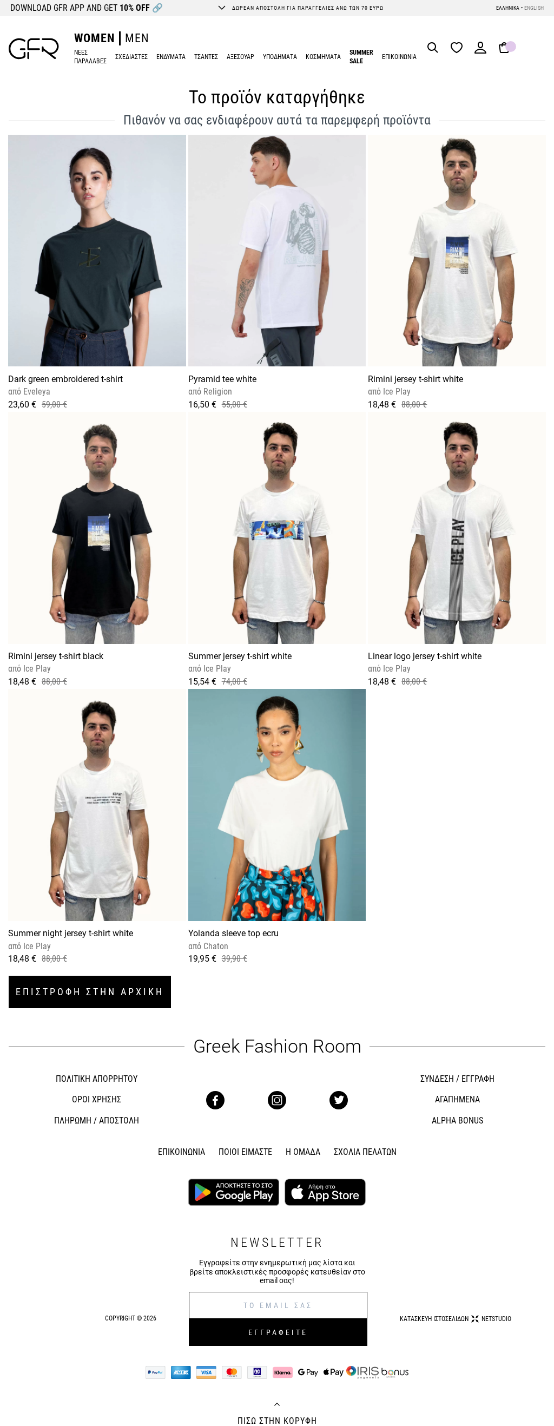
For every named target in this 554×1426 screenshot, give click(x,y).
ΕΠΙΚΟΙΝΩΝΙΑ (399, 57)
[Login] (480, 51)
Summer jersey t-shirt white (240, 656)
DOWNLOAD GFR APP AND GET (86, 8)
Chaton (214, 946)
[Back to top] (277, 1405)
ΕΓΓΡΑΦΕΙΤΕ (278, 1332)
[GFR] (34, 49)
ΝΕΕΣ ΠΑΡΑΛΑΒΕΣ (90, 57)
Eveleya (35, 391)
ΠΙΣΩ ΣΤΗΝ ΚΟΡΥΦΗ (277, 1421)
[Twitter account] (338, 1100)
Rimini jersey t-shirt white (415, 379)
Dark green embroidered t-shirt (65, 379)
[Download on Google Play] (233, 1193)
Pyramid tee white (222, 379)
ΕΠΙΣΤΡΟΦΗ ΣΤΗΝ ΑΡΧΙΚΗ (90, 991)
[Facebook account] (215, 1100)
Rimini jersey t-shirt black (55, 656)
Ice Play (396, 391)
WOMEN (94, 38)
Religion (216, 391)
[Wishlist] (459, 48)
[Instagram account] (277, 1100)
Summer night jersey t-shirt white (70, 933)
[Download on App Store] (325, 1193)
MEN (137, 38)
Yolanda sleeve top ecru (233, 933)
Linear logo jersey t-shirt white (425, 656)
